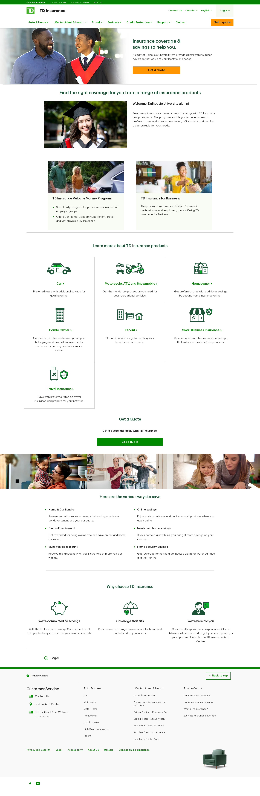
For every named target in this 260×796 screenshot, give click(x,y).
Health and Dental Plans (146, 739)
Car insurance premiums (197, 695)
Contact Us (42, 696)
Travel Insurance (59, 389)
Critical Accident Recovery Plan (151, 712)
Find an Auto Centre (47, 704)
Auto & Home (37, 22)
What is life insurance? (196, 709)
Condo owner (91, 722)
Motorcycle (90, 702)
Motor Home (90, 709)
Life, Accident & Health (69, 22)
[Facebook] (30, 784)
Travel (96, 22)
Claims (179, 22)
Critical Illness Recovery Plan (149, 719)
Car (59, 283)
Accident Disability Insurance (149, 732)
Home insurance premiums (198, 702)
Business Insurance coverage (200, 716)
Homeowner (201, 283)
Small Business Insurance (200, 330)
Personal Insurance (36, 2)
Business (113, 22)
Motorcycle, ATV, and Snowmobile (130, 283)
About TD (98, 2)
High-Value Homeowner (96, 729)
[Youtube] (38, 784)
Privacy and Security (38, 750)
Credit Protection (138, 22)
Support (162, 22)
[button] (175, 10)
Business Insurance (58, 2)
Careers (108, 750)
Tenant (130, 330)
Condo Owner (59, 330)
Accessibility (75, 750)
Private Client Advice (80, 2)
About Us (93, 750)
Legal (59, 750)
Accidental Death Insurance (149, 725)
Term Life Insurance (144, 695)
